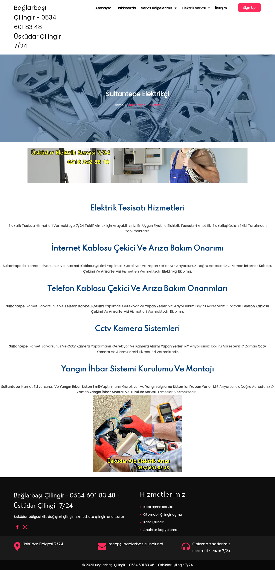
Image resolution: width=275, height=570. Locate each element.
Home (119, 105)
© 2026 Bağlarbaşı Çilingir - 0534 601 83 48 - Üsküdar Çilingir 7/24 (137, 564)
